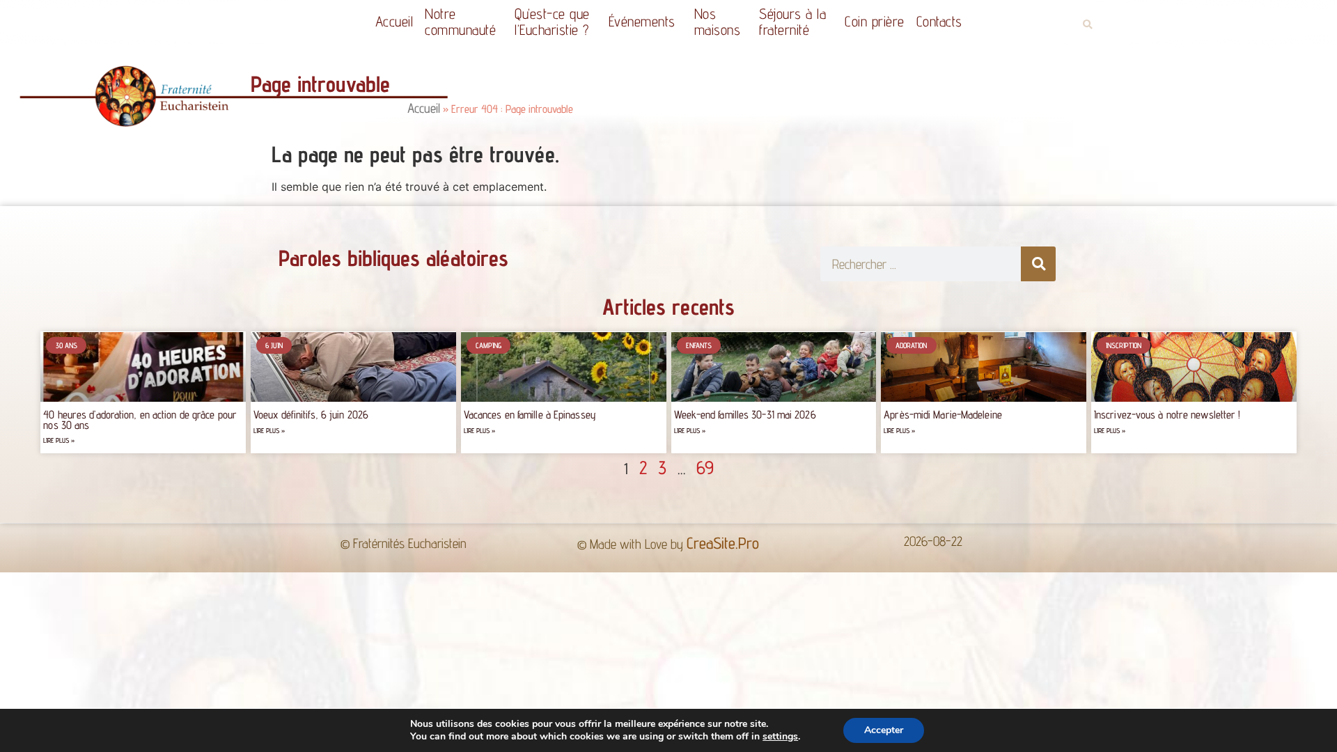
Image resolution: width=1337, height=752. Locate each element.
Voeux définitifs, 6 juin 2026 (310, 414)
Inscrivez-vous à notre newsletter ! (1167, 414)
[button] (1087, 24)
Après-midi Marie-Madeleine (943, 414)
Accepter (883, 730)
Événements (642, 21)
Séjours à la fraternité (792, 21)
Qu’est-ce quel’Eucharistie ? (552, 21)
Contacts (939, 21)
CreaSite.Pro (723, 542)
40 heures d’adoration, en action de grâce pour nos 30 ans (140, 419)
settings (780, 736)
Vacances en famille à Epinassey (530, 414)
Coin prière (875, 21)
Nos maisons (717, 21)
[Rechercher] (1038, 263)
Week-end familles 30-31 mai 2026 (745, 414)
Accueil (394, 21)
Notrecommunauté (460, 21)
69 (705, 467)
